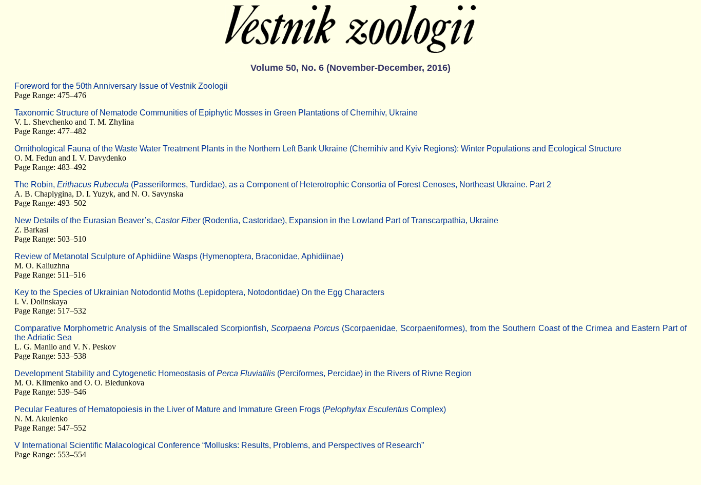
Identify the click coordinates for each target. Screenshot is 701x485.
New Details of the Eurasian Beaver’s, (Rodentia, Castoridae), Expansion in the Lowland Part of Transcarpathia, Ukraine (256, 220)
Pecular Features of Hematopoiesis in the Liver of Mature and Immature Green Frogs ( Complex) (230, 409)
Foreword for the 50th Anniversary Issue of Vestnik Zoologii (121, 86)
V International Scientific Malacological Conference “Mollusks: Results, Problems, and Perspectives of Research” (219, 445)
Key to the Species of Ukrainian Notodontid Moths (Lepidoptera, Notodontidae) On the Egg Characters (199, 292)
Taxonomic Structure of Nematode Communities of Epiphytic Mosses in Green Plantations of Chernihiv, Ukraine (216, 112)
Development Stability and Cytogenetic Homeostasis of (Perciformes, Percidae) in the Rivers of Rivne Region (243, 373)
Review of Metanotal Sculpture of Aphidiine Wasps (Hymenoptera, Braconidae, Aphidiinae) (178, 256)
